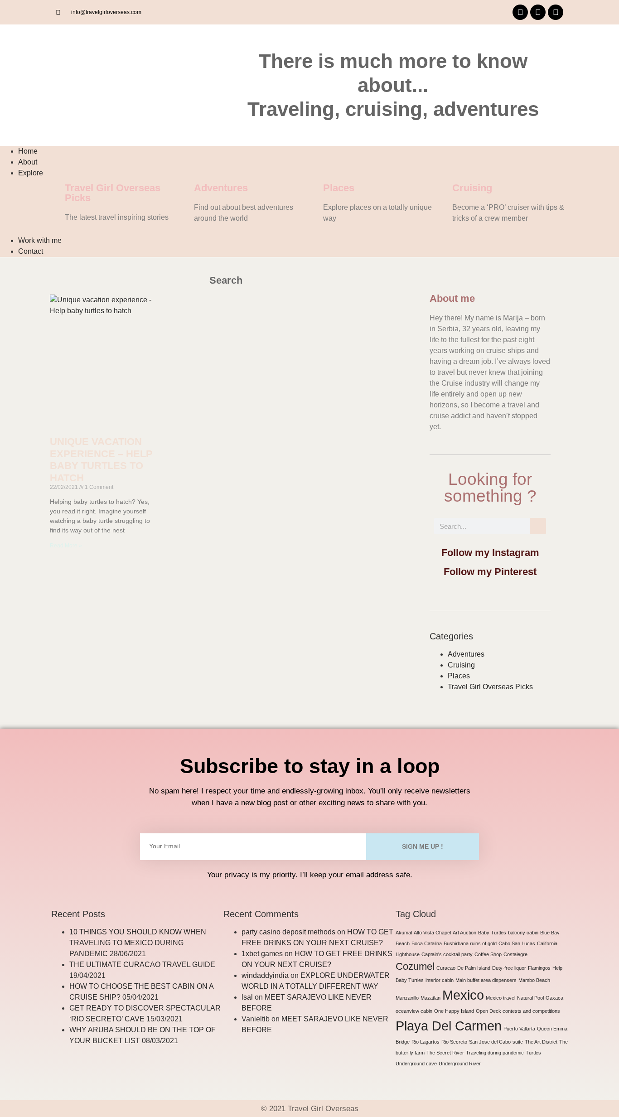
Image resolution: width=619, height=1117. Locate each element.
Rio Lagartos (425, 1041)
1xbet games (262, 953)
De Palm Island (473, 968)
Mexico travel (500, 998)
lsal (247, 997)
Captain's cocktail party (447, 954)
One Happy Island (454, 1011)
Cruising (472, 187)
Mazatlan (430, 998)
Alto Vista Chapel (432, 932)
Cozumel (415, 966)
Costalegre (515, 954)
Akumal (404, 932)
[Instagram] (538, 12)
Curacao (445, 968)
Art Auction (464, 932)
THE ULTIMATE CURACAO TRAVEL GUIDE (143, 964)
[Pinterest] (555, 12)
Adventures (221, 187)
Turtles (533, 1052)
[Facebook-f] (520, 12)
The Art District (541, 1041)
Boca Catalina (426, 943)
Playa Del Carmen (449, 1025)
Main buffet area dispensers (486, 980)
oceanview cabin (414, 1011)
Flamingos (539, 968)
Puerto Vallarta (519, 1028)
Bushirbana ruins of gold (470, 943)
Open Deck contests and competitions (518, 1011)
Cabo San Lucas (516, 943)
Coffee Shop (488, 954)
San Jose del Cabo (490, 1041)
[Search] (538, 526)
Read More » (66, 545)
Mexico (463, 994)
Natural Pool (530, 998)
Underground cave (416, 1063)
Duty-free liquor (509, 968)
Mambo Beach (534, 980)
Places (338, 187)
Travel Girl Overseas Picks (112, 192)
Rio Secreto (454, 1041)
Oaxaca (554, 998)
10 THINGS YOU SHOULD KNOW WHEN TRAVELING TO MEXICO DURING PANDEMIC (137, 942)
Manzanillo (407, 998)
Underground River (460, 1063)
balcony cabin (523, 932)
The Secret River (445, 1052)
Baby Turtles (492, 932)
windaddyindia (265, 975)
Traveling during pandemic (495, 1052)
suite (518, 1041)
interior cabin (440, 980)
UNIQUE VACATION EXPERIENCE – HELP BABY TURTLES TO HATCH (101, 459)
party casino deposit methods (288, 932)
